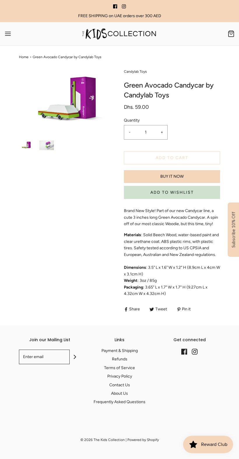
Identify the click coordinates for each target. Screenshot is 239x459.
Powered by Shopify (143, 440)
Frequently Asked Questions (119, 401)
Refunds (119, 359)
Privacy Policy (119, 376)
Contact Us (119, 384)
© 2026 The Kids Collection (102, 440)
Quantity (132, 120)
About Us (119, 393)
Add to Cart (172, 157)
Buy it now (172, 176)
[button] (26, 145)
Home (24, 57)
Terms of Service (119, 367)
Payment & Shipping (119, 350)
